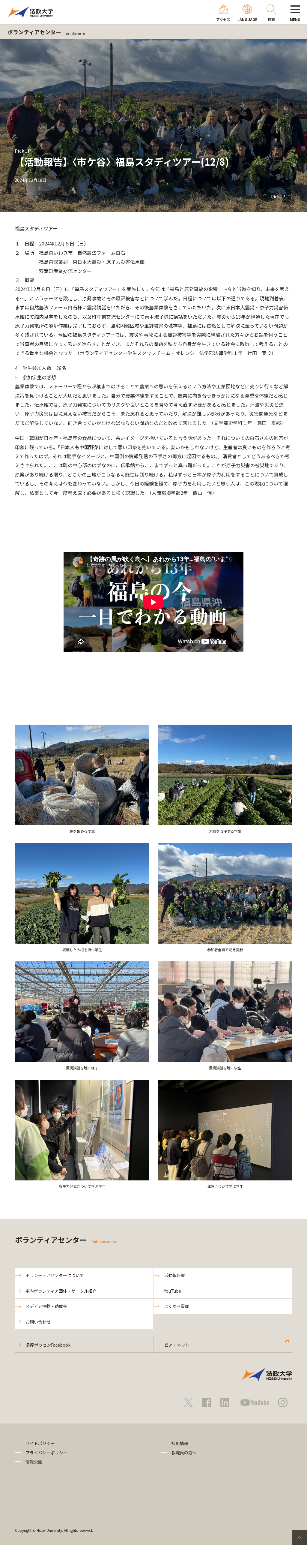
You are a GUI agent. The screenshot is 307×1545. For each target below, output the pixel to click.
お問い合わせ (38, 1322)
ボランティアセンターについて (54, 1275)
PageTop (299, 1537)
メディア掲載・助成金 (46, 1306)
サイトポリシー (40, 1443)
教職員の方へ (184, 1453)
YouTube (172, 1291)
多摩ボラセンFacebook (48, 1345)
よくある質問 (176, 1306)
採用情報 (179, 1443)
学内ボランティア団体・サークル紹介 (61, 1291)
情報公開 (33, 1462)
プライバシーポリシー (46, 1453)
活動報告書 (174, 1275)
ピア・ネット (176, 1345)
